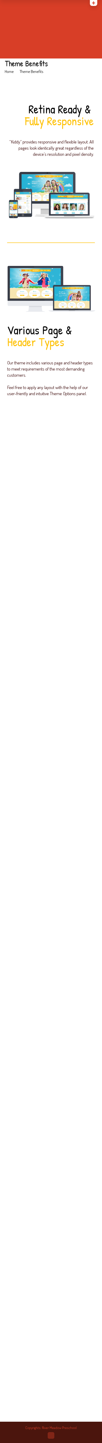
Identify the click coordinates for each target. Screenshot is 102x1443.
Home (9, 71)
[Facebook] (19, 4)
